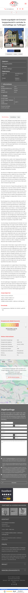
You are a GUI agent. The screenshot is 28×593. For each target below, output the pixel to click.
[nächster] (24, 511)
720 (3, 75)
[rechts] (16, 12)
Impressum (5, 580)
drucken (20, 54)
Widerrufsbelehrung (15, 580)
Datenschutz (22, 580)
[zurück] (3, 511)
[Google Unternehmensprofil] (20, 9)
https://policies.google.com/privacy (14, 373)
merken (15, 54)
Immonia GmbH (17, 578)
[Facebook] (17, 9)
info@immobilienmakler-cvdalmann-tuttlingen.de (12, 301)
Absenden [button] (14, 482)
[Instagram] (22, 9)
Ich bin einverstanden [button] (13, 377)
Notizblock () (9, 54)
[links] (11, 12)
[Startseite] (14, 3)
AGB (9, 580)
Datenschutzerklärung (11, 458)
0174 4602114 (10, 9)
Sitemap (14, 582)
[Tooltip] (26, 589)
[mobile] (25, 3)
